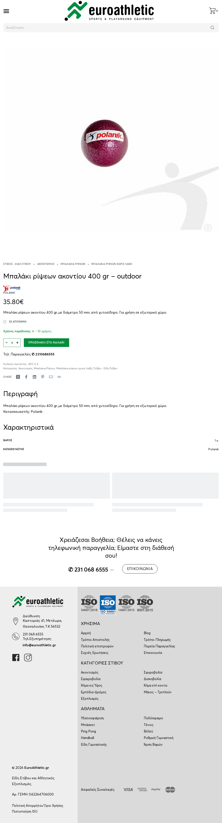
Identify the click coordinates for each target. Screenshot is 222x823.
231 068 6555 (33, 634)
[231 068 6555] (16, 636)
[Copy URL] (59, 377)
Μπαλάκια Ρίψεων (72, 264)
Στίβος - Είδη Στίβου (17, 264)
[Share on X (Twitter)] (18, 377)
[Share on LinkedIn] (34, 377)
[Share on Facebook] (26, 377)
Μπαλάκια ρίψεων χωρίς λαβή (111, 264)
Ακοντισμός (45, 264)
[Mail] (51, 377)
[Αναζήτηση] (212, 27)
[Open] (6, 11)
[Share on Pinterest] (43, 377)
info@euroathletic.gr (39, 645)
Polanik (36, 411)
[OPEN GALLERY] (111, 144)
